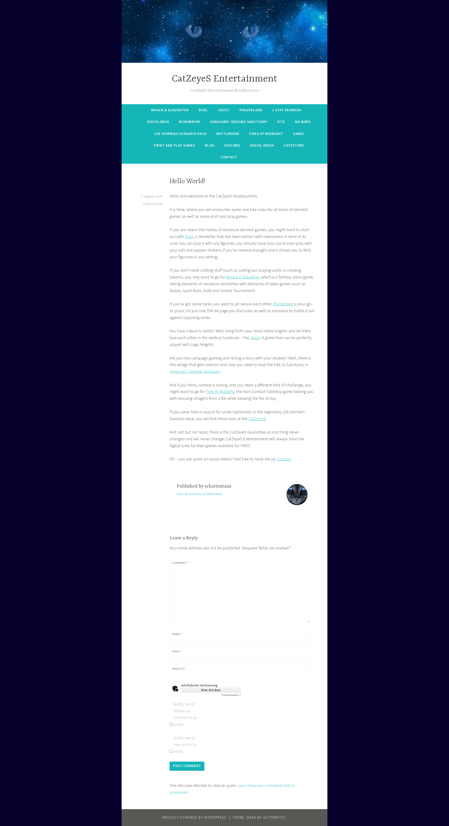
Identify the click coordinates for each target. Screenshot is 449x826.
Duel (203, 110)
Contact (229, 157)
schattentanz (153, 204)
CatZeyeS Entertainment (224, 79)
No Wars (303, 121)
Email (177, 651)
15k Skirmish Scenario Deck (180, 133)
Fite (281, 121)
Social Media (262, 145)
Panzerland (250, 110)
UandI (298, 133)
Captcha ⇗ (231, 694)
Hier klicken (211, 690)
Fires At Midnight (266, 133)
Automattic (274, 817)
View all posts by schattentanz (199, 493)
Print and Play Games (174, 145)
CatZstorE (294, 145)
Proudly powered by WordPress (194, 817)
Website (178, 669)
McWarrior (189, 121)
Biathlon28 (158, 121)
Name (177, 634)
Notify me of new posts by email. (185, 744)
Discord (232, 145)
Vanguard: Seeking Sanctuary (239, 121)
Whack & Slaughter (170, 110)
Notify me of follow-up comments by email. (185, 714)
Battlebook (228, 133)
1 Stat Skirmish (286, 110)
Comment (180, 563)
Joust (223, 110)
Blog (209, 145)
